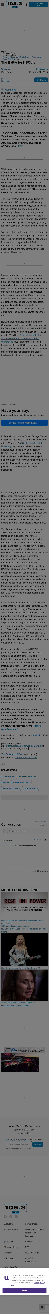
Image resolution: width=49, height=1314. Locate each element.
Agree (24, 1290)
